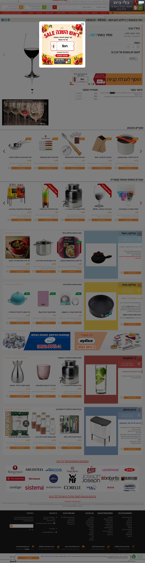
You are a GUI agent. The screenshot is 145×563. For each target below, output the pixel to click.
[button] (141, 2)
